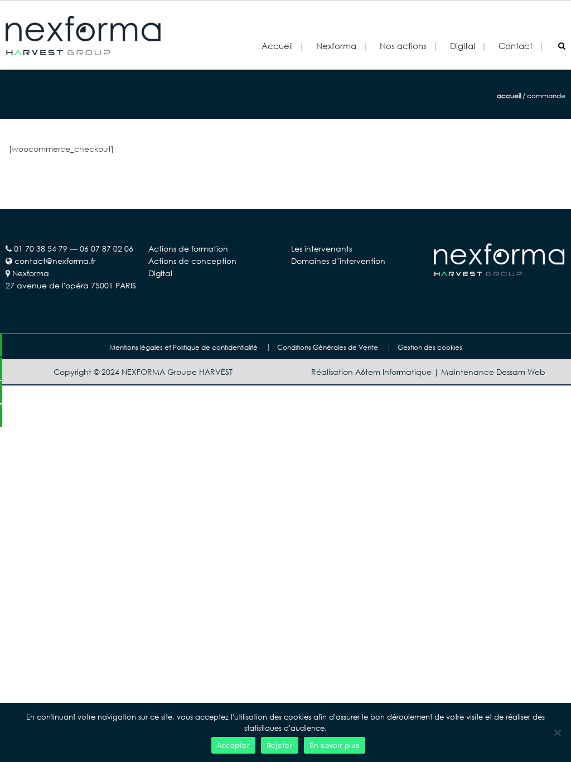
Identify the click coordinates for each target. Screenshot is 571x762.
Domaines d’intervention (338, 261)
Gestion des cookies (430, 347)
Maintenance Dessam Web (493, 372)
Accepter (233, 745)
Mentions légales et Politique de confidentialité (183, 347)
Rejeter (280, 745)
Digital (160, 273)
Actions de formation (188, 248)
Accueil (277, 46)
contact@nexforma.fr (54, 261)
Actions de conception (192, 261)
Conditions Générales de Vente (327, 347)
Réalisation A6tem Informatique (371, 372)
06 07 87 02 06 (106, 248)
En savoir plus (334, 745)
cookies (297, 716)
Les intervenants (321, 248)
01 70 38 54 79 (40, 248)
